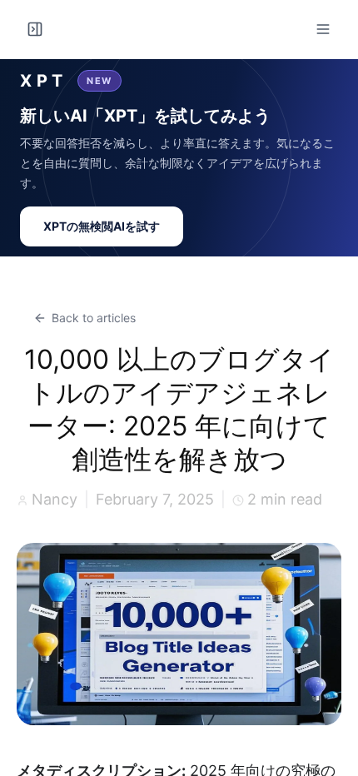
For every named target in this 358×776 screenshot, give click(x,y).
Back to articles (94, 318)
